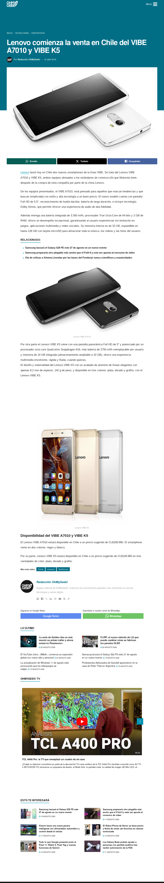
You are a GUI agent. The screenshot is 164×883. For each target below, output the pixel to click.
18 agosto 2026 (125, 666)
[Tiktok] (69, 599)
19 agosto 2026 (111, 657)
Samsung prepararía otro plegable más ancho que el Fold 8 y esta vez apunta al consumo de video (80, 252)
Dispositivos (38, 33)
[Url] (38, 599)
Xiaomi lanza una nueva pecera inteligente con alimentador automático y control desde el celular (59, 828)
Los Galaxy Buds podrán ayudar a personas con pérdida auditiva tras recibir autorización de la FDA (120, 844)
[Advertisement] (82, 20)
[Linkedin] (51, 599)
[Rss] (64, 599)
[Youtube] (60, 599)
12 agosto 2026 (111, 835)
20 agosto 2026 (47, 647)
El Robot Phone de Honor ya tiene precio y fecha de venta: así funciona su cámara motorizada (123, 828)
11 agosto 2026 (111, 852)
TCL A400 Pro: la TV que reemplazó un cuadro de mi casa (53, 759)
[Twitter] (46, 599)
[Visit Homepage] (12, 4)
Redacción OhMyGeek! (29, 59)
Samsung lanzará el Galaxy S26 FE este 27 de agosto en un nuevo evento (66, 247)
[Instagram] (55, 599)
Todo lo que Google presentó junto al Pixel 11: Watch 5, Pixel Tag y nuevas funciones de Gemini (57, 844)
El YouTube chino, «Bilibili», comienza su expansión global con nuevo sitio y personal (46, 656)
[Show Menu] (155, 4)
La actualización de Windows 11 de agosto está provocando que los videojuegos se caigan (44, 665)
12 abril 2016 (50, 59)
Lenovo (24, 172)
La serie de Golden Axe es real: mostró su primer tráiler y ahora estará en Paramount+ (56, 640)
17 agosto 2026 (111, 819)
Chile (40, 569)
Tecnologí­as (22, 33)
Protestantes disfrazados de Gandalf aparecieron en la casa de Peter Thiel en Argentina (109, 664)
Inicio (10, 33)
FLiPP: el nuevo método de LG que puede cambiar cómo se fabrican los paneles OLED (119, 640)
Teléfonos (63, 569)
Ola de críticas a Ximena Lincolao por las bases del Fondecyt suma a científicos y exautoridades (78, 257)
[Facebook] (42, 599)
